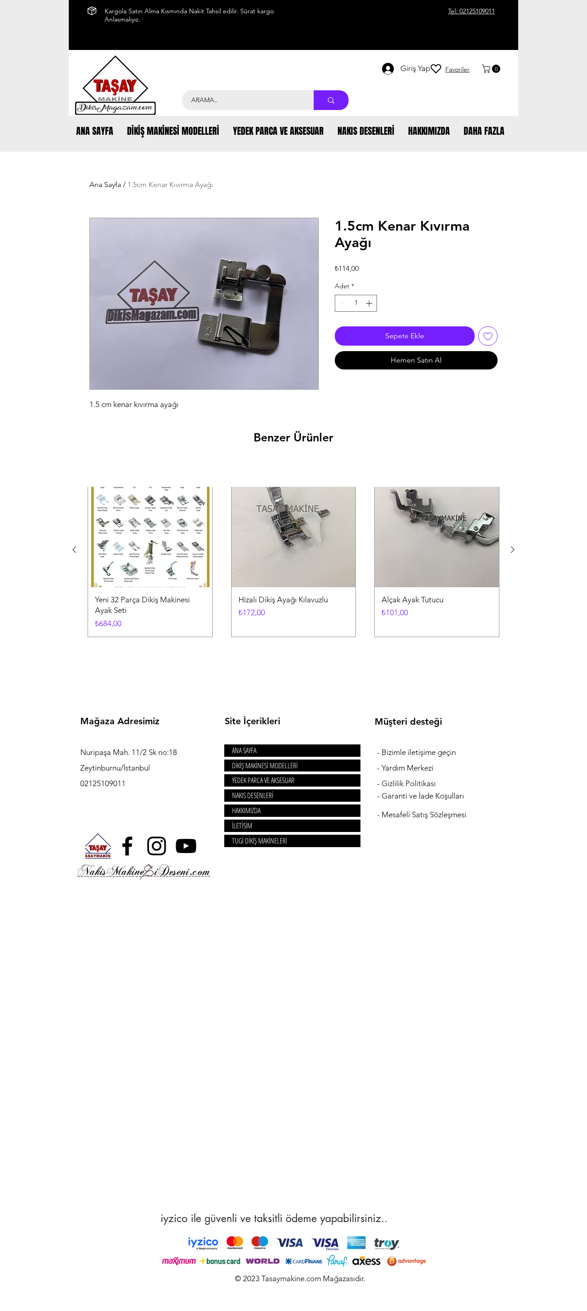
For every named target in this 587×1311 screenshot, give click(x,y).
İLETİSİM (242, 826)
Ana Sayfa (105, 184)
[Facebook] (127, 846)
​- (379, 752)
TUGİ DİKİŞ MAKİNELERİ (259, 841)
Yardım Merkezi (407, 767)
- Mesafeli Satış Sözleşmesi (421, 814)
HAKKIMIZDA (246, 810)
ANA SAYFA (244, 750)
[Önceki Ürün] (74, 549)
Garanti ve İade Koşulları (423, 795)
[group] (293, 550)
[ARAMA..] (331, 100)
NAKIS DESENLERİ (252, 795)
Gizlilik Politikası (409, 783)
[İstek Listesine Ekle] (488, 336)
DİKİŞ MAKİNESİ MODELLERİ (265, 765)
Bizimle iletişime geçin (420, 752)
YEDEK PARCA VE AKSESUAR (263, 780)
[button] (492, 69)
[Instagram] (156, 846)
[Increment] (370, 303)
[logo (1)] (98, 846)
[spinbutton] (356, 303)
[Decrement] (342, 303)
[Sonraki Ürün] (512, 549)
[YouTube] (186, 846)
